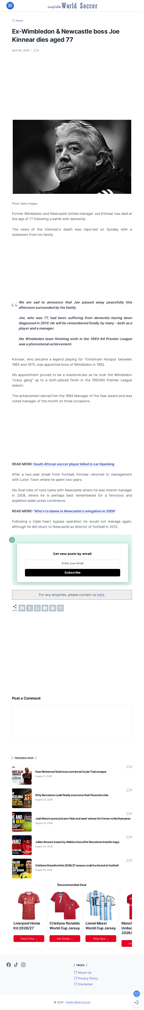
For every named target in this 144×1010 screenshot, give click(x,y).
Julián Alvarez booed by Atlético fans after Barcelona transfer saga (77, 842)
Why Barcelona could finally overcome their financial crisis (71, 795)
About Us (84, 972)
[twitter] (29, 608)
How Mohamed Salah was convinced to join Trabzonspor (70, 771)
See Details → (65, 938)
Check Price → (29, 938)
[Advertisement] (72, 83)
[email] (60, 608)
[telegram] (45, 608)
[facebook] (22, 608)
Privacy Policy (87, 978)
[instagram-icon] (23, 965)
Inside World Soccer (78, 1002)
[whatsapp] (37, 608)
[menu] (10, 5)
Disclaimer (85, 984)
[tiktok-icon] (16, 965)
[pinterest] (52, 608)
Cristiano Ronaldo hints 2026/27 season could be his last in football (76, 865)
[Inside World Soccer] (72, 5)
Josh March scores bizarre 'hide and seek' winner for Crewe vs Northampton (82, 818)
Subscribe (72, 572)
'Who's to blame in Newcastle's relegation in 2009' (75, 511)
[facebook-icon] (8, 965)
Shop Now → (101, 938)
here (100, 595)
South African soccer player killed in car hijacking (74, 464)
